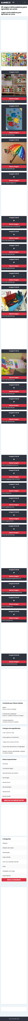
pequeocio (8, 493)
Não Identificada (10, 101)
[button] (14, 800)
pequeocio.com (9, 507)
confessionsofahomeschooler (13, 592)
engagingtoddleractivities (12, 479)
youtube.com (9, 606)
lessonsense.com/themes (12, 226)
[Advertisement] (14, 36)
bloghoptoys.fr (9, 521)
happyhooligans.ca (10, 183)
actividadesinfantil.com (11, 465)
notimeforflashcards (11, 664)
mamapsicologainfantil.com (13, 578)
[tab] (14, 800)
